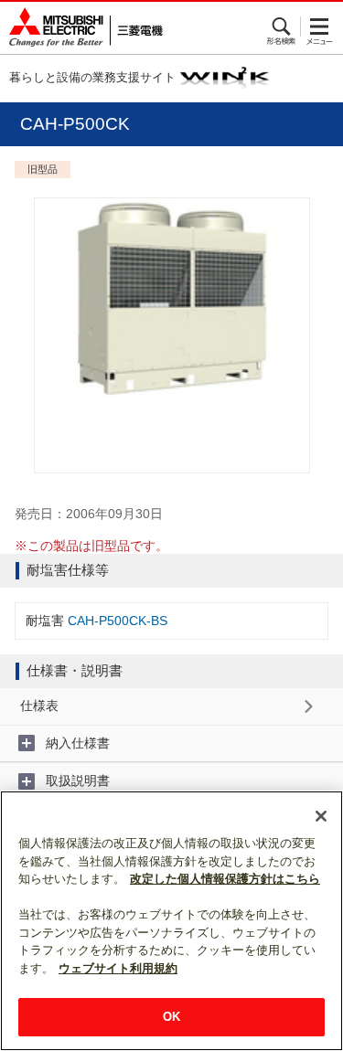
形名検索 (282, 26)
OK (171, 1017)
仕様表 (39, 705)
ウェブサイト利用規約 (118, 968)
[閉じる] (321, 816)
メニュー (319, 26)
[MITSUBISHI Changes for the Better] (81, 28)
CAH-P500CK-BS (117, 620)
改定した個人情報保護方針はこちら (225, 879)
